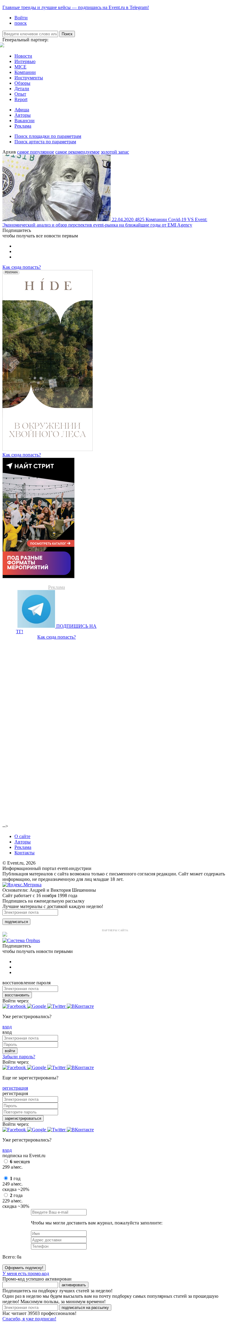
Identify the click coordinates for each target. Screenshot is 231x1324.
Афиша (21, 109)
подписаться (16, 921)
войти (10, 1051)
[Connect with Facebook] (14, 1006)
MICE (20, 66)
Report (20, 99)
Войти (21, 17)
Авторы (22, 115)
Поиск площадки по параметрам (47, 136)
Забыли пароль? (18, 1056)
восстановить (17, 995)
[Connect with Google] (37, 1006)
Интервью (24, 61)
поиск (20, 23)
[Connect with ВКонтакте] (80, 1006)
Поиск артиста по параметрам (45, 141)
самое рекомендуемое (77, 151)
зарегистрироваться (23, 1118)
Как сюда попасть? (21, 267)
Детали (21, 88)
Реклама (22, 126)
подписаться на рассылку (85, 1307)
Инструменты (28, 77)
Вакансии (24, 120)
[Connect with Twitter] (57, 1006)
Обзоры (22, 83)
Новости (23, 56)
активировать (74, 1285)
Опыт (20, 94)
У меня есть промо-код (25, 1273)
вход (7, 1026)
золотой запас (115, 151)
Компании (25, 72)
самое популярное (35, 151)
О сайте (22, 836)
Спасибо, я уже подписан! (29, 1318)
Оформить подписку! (24, 1267)
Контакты (24, 852)
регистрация (15, 1088)
